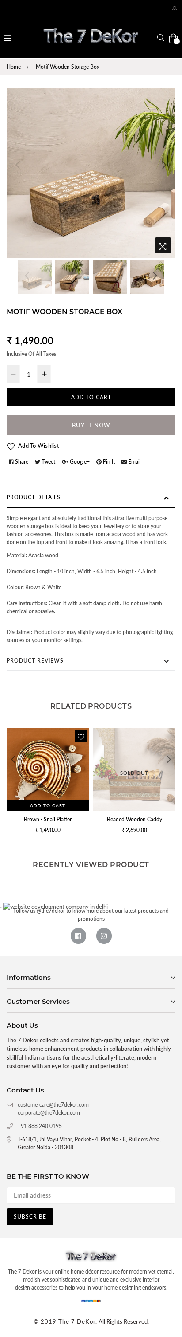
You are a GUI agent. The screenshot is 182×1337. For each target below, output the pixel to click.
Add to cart (47, 805)
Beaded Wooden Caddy (134, 819)
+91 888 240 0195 (40, 1126)
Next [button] (164, 165)
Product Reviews (35, 660)
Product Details (34, 497)
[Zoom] (163, 245)
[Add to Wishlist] (81, 736)
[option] (91, 173)
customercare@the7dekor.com (53, 1104)
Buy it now (91, 425)
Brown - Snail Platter (48, 819)
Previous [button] (17, 165)
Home (14, 66)
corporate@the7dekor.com (49, 1112)
